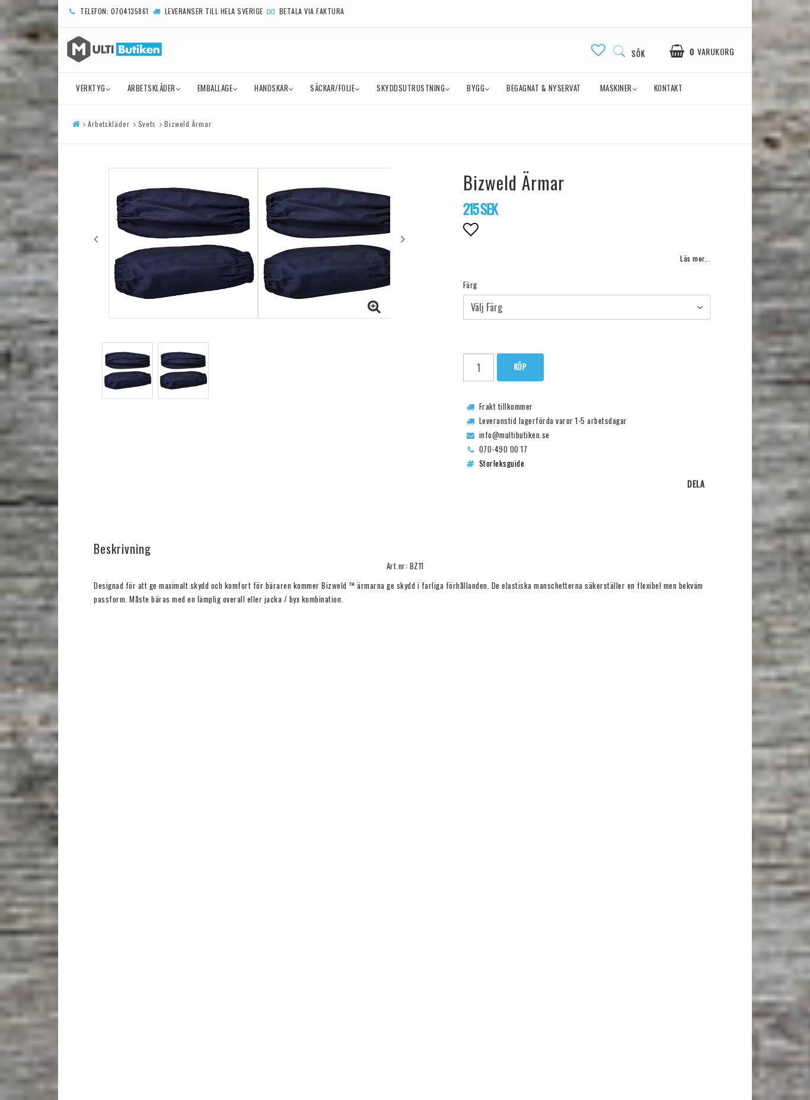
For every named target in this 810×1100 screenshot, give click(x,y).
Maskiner (616, 88)
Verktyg (91, 88)
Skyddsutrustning (411, 88)
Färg (470, 285)
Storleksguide (502, 463)
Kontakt (668, 88)
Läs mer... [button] (695, 258)
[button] (598, 49)
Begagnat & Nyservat (543, 88)
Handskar (271, 88)
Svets (147, 124)
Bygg (475, 88)
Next (403, 239)
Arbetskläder (151, 88)
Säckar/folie (332, 88)
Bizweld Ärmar (188, 124)
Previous (96, 239)
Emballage (215, 88)
